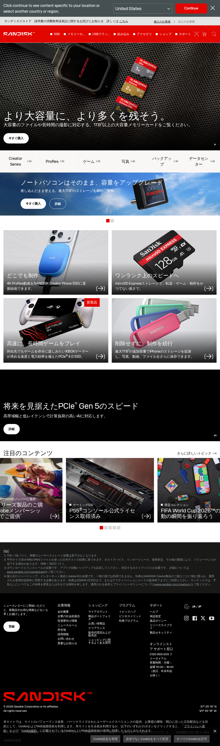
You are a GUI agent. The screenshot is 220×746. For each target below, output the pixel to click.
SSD (57, 34)
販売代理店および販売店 (99, 634)
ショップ (165, 34)
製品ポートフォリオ (99, 617)
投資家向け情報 (67, 621)
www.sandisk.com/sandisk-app (26, 572)
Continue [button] (191, 8)
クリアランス (96, 628)
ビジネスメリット (130, 616)
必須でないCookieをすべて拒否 (147, 739)
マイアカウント (98, 611)
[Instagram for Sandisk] (186, 618)
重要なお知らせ (67, 643)
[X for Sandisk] (203, 618)
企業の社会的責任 (69, 616)
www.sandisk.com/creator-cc (173, 584)
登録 (12, 626)
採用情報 (63, 634)
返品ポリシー (158, 621)
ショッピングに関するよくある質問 (99, 641)
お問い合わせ (66, 639)
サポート (185, 34)
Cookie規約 (29, 731)
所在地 (62, 630)
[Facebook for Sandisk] (194, 618)
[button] (123, 21)
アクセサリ (144, 34)
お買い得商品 (96, 623)
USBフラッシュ (101, 34)
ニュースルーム (67, 625)
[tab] (108, 221)
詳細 (58, 204)
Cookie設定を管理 (105, 739)
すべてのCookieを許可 (192, 739)
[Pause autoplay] (215, 144)
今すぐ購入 (16, 138)
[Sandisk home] (19, 33)
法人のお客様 (186, 21)
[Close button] (213, 8)
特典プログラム (129, 621)
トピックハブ (127, 611)
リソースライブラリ (161, 626)
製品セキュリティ (161, 632)
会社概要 (63, 611)
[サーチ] (214, 34)
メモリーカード (76, 34)
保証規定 (155, 616)
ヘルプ (154, 611)
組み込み (123, 34)
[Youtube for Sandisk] (211, 619)
